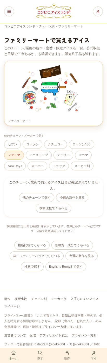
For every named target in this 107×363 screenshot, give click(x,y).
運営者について (15, 335)
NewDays (15, 166)
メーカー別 (82, 166)
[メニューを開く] (9, 11)
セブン (12, 144)
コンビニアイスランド (19, 26)
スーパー (37, 166)
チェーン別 (47, 26)
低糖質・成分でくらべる (72, 245)
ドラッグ (59, 166)
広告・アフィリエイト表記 (49, 335)
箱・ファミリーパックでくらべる (36, 256)
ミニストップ (38, 155)
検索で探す (32, 266)
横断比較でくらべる (53, 208)
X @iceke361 (79, 344)
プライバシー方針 (54, 327)
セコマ (83, 155)
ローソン (32, 144)
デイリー (63, 155)
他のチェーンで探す (37, 197)
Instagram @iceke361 (49, 344)
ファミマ (14, 155)
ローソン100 (81, 144)
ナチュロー (55, 144)
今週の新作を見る (72, 197)
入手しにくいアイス (85, 299)
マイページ (12, 306)
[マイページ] (98, 11)
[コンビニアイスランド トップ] (53, 11)
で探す (66, 266)
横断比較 (21, 299)
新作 (7, 299)
